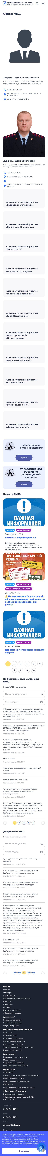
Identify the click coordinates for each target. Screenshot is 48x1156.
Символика (8, 1033)
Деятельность (9, 995)
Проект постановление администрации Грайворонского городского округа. (20, 949)
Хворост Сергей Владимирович (21, 77)
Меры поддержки (11, 1060)
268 (28, 973)
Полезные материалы (12, 1023)
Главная (6, 990)
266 (19, 973)
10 (34, 670)
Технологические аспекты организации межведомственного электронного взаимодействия (20, 791)
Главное (6, 987)
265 (14, 973)
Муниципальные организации (16, 1081)
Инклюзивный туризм (12, 1050)
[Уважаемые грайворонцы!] (24, 512)
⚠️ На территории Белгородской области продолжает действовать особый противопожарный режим (25, 600)
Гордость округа (10, 1035)
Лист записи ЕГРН (11, 939)
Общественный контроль (14, 1091)
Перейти (24, 457)
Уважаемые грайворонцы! (20, 537)
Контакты (7, 1007)
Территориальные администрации (18, 1047)
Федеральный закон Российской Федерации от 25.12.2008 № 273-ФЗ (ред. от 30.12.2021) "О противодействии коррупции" (24, 728)
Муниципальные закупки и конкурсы (19, 1087)
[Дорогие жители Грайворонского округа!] (24, 624)
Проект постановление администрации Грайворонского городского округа (20, 871)
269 (33, 973)
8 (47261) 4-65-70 (10, 1109)
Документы (8, 1084)
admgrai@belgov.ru (11, 1125)
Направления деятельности (15, 1057)
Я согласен (24, 1151)
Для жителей (9, 1017)
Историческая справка (13, 1038)
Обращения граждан (12, 1013)
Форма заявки (9, 759)
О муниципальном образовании (17, 1030)
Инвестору (8, 1004)
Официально (9, 1070)
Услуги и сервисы (11, 1026)
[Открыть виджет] (41, 1147)
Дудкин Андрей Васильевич (19, 161)
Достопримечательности (14, 1041)
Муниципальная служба (13, 1078)
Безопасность (23, 530)
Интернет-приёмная (12, 1010)
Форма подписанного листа (15, 780)
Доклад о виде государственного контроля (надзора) (22, 860)
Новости (10, 530)
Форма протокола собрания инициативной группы (22, 769)
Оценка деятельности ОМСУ (15, 1066)
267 (24, 973)
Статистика (8, 1072)
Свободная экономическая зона (17, 998)
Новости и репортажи (13, 1020)
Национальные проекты (13, 1063)
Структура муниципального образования (21, 1075)
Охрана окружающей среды (18, 589)
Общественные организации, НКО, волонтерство (18, 1098)
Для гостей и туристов (13, 1044)
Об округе (7, 993)
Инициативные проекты (13, 1094)
